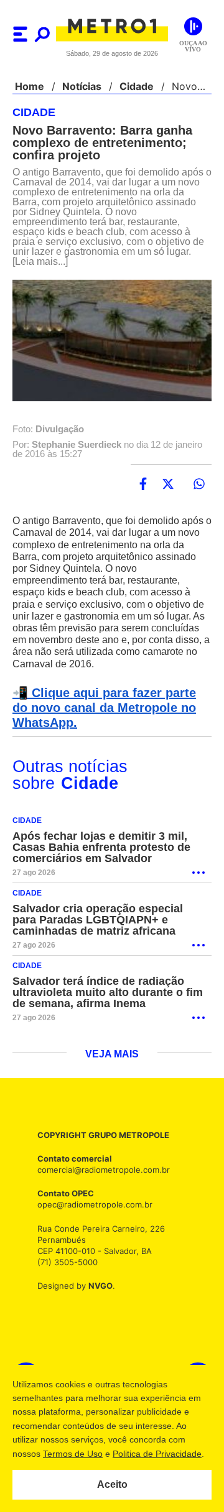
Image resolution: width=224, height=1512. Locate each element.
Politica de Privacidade (156, 1453)
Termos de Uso (72, 1453)
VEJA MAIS (112, 1055)
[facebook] (143, 484)
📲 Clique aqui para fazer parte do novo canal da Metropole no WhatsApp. (109, 708)
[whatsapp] (199, 484)
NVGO (97, 1286)
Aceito (112, 1485)
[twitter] (168, 484)
